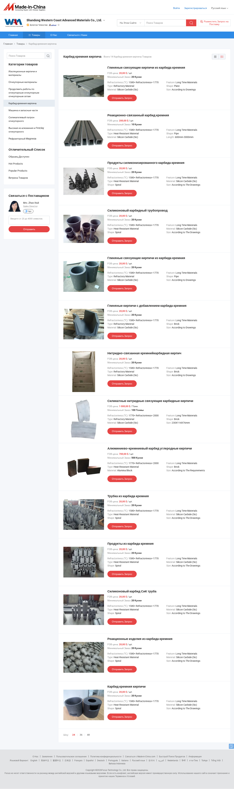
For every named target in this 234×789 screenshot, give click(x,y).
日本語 (68, 760)
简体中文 (45, 760)
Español (90, 760)
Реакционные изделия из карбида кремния (140, 639)
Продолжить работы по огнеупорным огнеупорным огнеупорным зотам (24, 92)
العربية (161, 760)
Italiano (124, 760)
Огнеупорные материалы (23, 82)
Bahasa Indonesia (117, 763)
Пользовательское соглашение (71, 756)
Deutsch (101, 760)
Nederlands (173, 760)
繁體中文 (57, 760)
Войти (176, 8)
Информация (195, 756)
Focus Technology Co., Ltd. (114, 770)
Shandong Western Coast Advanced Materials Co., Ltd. (64, 20)
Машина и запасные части (23, 110)
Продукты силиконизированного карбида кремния (145, 163)
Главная (13, 35)
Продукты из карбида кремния (130, 543)
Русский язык (138, 760)
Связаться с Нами (77, 35)
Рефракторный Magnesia (22, 138)
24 (73, 734)
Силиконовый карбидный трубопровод (137, 210)
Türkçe (204, 760)
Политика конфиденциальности (105, 756)
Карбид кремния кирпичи (126, 686)
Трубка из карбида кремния (128, 496)
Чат (30, 211)
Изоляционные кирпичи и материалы (23, 73)
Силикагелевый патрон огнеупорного (21, 119)
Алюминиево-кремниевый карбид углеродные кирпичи (149, 448)
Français (78, 760)
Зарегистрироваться (195, 8)
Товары (36, 35)
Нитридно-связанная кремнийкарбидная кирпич (144, 353)
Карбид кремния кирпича (22, 103)
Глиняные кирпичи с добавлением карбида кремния (147, 305)
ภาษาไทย (193, 760)
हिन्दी (184, 760)
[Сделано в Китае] (25, 7)
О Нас (53, 35)
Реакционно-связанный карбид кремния (138, 115)
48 (88, 734)
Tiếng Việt (216, 760)
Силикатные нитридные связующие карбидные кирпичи (150, 401)
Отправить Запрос (122, 98)
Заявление (47, 756)
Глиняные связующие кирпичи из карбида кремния (146, 67)
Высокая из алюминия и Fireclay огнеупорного (26, 129)
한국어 (152, 760)
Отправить (29, 229)
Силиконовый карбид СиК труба (131, 591)
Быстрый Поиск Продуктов (172, 756)
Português (113, 760)
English (33, 760)
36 (81, 734)
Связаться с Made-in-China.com (140, 756)
